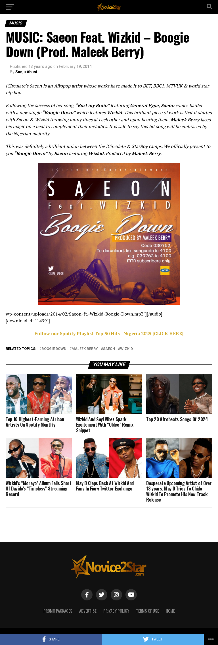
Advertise (88, 611)
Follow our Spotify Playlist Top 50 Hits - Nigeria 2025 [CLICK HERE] (109, 333)
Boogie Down (53, 349)
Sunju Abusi (26, 72)
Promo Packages (57, 611)
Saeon (109, 349)
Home (170, 611)
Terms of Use (147, 611)
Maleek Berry (85, 349)
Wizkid (126, 349)
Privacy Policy (116, 611)
